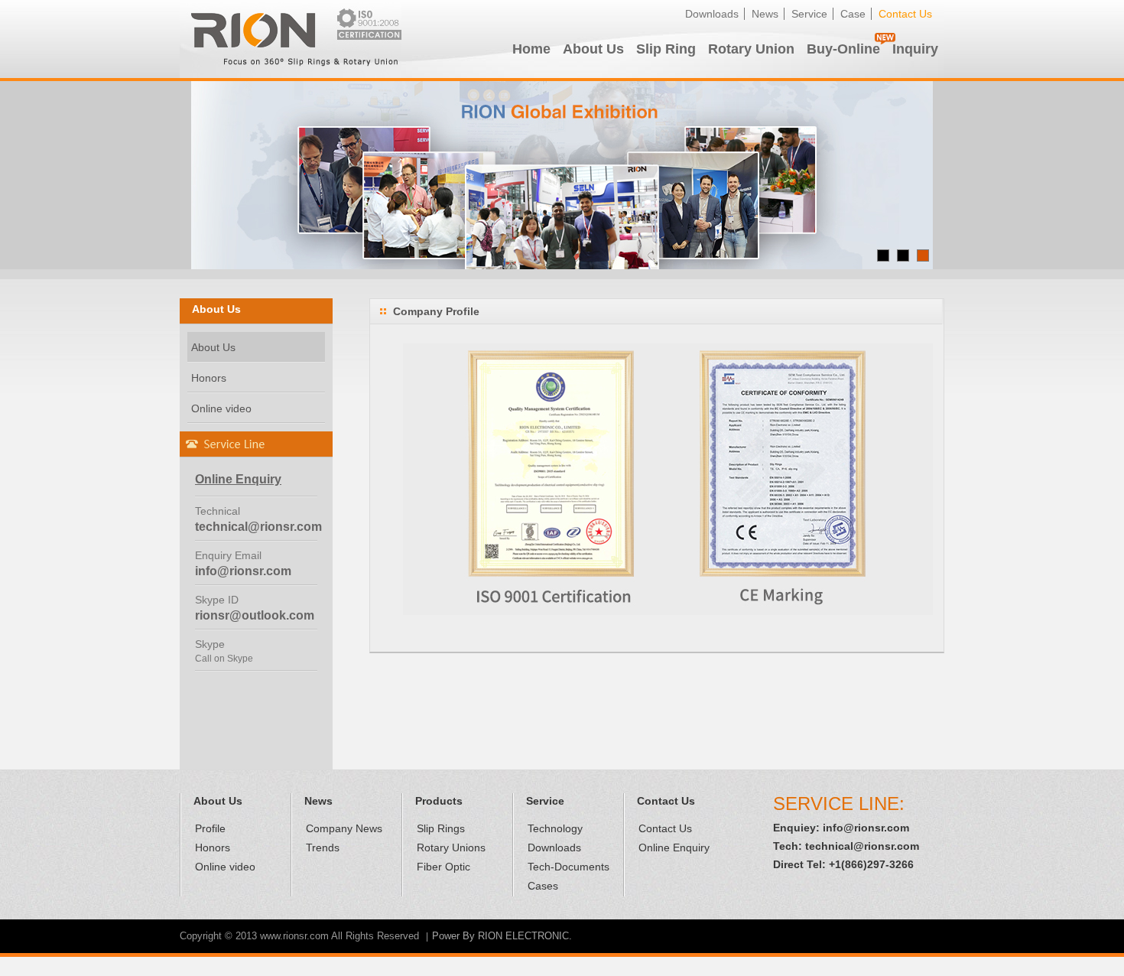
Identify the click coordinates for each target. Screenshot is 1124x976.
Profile (210, 828)
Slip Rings (441, 828)
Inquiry (915, 49)
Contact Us (905, 14)
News (765, 14)
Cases (543, 886)
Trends (322, 847)
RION (290, 39)
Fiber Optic (443, 867)
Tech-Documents (568, 867)
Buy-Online (843, 49)
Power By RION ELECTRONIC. (502, 936)
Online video (221, 408)
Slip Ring (666, 49)
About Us (593, 49)
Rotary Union (751, 49)
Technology (555, 828)
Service (809, 14)
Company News (344, 828)
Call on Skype (224, 658)
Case (853, 14)
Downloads (712, 14)
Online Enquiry (674, 847)
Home (531, 49)
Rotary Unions (451, 847)
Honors (208, 378)
